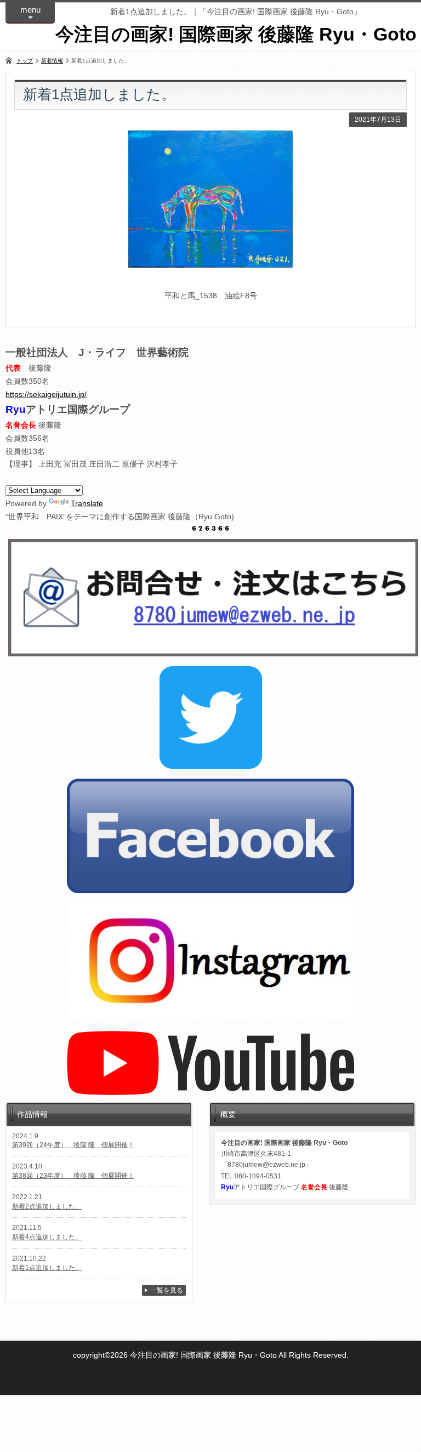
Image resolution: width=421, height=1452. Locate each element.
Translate (87, 503)
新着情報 (52, 61)
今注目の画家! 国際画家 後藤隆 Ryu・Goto (236, 34)
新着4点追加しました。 (47, 1237)
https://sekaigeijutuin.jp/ (46, 394)
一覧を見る (166, 1290)
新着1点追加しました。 (47, 1268)
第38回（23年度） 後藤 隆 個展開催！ (73, 1175)
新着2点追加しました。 (47, 1206)
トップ (24, 61)
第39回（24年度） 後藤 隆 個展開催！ (73, 1145)
